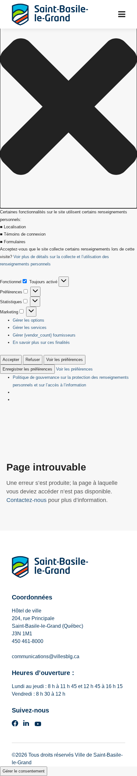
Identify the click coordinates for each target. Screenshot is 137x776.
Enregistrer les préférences (27, 369)
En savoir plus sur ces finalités (41, 342)
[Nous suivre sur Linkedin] (26, 725)
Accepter (11, 359)
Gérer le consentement (24, 771)
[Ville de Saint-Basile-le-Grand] (50, 568)
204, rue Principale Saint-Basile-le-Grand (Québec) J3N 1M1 (47, 626)
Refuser (32, 359)
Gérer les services (30, 327)
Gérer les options (28, 320)
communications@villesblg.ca (45, 656)
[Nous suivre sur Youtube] (38, 725)
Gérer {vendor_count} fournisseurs (44, 335)
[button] (68, 107)
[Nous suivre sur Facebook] (15, 725)
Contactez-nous (26, 500)
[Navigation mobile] (121, 14)
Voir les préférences (64, 359)
